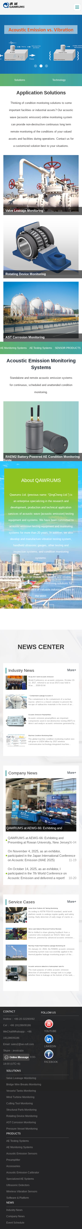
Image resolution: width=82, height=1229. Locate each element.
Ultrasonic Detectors (17, 1185)
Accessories (13, 1166)
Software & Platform (17, 1197)
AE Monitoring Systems (13, 348)
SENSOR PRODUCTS (68, 348)
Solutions (19, 80)
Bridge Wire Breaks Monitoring (23, 1084)
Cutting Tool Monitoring (19, 1103)
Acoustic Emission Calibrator (22, 1172)
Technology (59, 80)
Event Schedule (15, 1222)
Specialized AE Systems (20, 1178)
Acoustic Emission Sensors (21, 1153)
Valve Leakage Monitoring (21, 1078)
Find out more (41, 607)
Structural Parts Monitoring (21, 1109)
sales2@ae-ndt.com (22, 1044)
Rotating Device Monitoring (21, 1116)
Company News (15, 1216)
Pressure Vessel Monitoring (22, 1128)
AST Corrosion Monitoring (21, 1122)
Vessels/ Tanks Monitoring (21, 1090)
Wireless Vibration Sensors (21, 1191)
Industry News (14, 1210)
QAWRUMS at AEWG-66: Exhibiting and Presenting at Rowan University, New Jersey (41, 828)
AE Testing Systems (40, 348)
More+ (71, 670)
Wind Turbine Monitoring (20, 1097)
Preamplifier (13, 1159)
